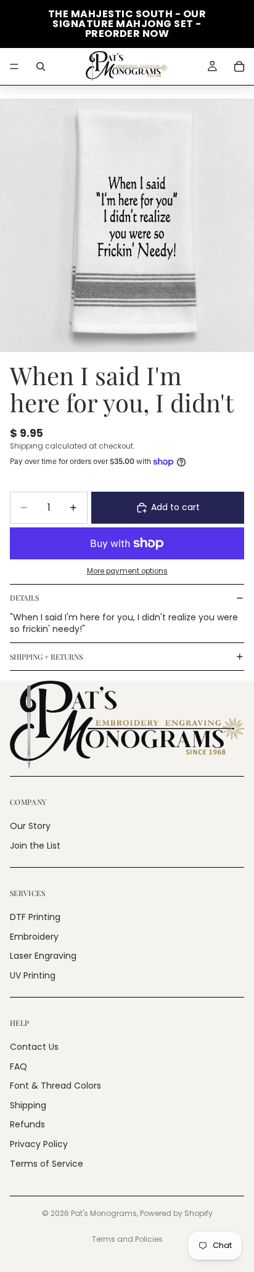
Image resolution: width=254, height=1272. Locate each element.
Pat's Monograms (104, 1213)
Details (24, 597)
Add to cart (175, 507)
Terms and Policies (127, 1239)
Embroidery (34, 936)
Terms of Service (46, 1164)
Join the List (35, 845)
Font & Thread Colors (55, 1085)
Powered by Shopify (176, 1213)
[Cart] (239, 66)
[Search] (40, 66)
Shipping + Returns (46, 657)
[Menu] (14, 66)
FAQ (18, 1066)
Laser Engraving (43, 956)
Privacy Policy (39, 1144)
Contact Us (34, 1047)
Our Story (30, 826)
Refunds (27, 1125)
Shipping (28, 1105)
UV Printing (32, 975)
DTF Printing (35, 917)
